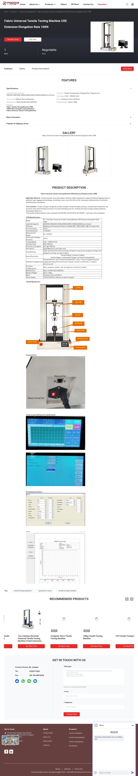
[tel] (41, 681)
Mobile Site (67, 769)
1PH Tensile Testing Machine (84, 636)
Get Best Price (13, 39)
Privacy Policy (79, 769)
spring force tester (45, 591)
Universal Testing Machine (77, 737)
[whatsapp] (23, 681)
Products (13, 12)
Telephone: (68, 702)
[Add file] (95, 772)
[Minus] (132, 725)
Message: (67, 666)
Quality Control (47, 741)
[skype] (35, 681)
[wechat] (29, 681)
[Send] (132, 772)
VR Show (75, 4)
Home (6, 12)
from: (66, 691)
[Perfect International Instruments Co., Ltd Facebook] (6, 752)
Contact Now (72, 714)
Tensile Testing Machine (27, 12)
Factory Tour (47, 737)
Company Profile (48, 733)
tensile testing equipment (23, 591)
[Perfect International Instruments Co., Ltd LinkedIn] (11, 752)
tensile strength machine (67, 591)
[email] (17, 681)
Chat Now (32, 39)
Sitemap (57, 769)
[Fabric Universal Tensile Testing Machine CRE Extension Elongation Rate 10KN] (112, 37)
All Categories (73, 746)
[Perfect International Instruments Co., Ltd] (11, 3)
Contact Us (46, 745)
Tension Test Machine (75, 733)
